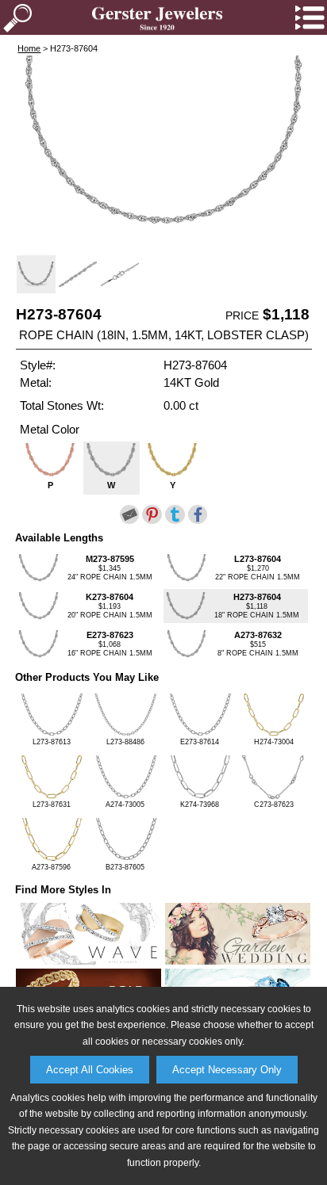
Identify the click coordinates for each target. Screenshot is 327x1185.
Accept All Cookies (89, 1070)
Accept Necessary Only (227, 1070)
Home (28, 48)
